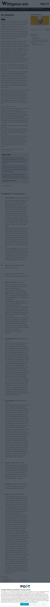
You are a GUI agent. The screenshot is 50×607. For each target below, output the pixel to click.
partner (7, 591)
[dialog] (25, 595)
